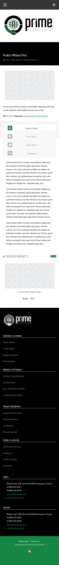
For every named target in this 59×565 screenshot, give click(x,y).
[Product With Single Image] (29, 263)
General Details (31, 128)
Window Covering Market (13, 376)
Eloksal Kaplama (10, 419)
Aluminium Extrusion (12, 446)
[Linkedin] (29, 551)
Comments (32, 153)
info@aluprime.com (15, 497)
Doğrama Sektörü (10, 355)
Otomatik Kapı (9, 361)
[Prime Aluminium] (29, 35)
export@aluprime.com (16, 494)
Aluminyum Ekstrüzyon (12, 413)
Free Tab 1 (32, 136)
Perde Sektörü (30, 116)
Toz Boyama (8, 425)
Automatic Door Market (13, 395)
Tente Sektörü (42, 116)
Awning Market (9, 382)
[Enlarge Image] (29, 70)
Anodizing (7, 453)
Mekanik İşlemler (10, 432)
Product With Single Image (29, 291)
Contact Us (35, 541)
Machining (7, 466)
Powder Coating (10, 459)
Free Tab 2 (32, 145)
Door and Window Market (14, 389)
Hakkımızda (23, 541)
